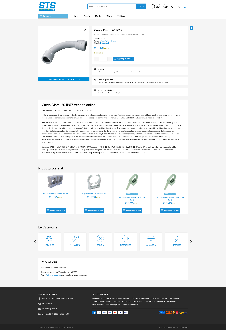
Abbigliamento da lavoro (102, 301)
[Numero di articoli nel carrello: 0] (185, 6)
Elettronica (136, 298)
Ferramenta (117, 298)
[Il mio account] (178, 6)
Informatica (97, 298)
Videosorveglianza (113, 305)
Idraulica (108, 298)
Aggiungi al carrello (125, 59)
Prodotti (87, 16)
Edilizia (126, 298)
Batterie (164, 298)
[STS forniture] (47, 6)
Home (76, 16)
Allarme (128, 301)
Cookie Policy (162, 327)
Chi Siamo (121, 16)
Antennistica (118, 301)
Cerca (141, 6)
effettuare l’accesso (53, 275)
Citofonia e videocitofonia (166, 301)
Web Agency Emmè (182, 327)
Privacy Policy (171, 327)
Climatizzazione (98, 305)
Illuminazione (138, 301)
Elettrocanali (104, 43)
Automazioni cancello (130, 305)
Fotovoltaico (150, 301)
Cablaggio (145, 298)
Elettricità (104, 35)
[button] (85, 30)
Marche (98, 16)
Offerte (109, 16)
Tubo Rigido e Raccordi (118, 35)
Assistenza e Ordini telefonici (165, 6)
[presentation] (35, 242)
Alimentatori (174, 298)
